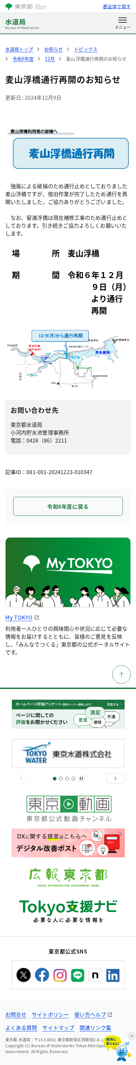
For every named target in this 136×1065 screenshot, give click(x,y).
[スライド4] (73, 778)
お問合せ (15, 1014)
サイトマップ (58, 1027)
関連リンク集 (95, 1027)
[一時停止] (81, 778)
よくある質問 (21, 1027)
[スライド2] (61, 778)
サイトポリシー (50, 1014)
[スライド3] (67, 778)
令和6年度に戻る (68, 506)
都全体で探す (117, 6)
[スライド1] (54, 778)
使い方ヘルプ (90, 1014)
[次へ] (115, 778)
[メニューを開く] (123, 24)
